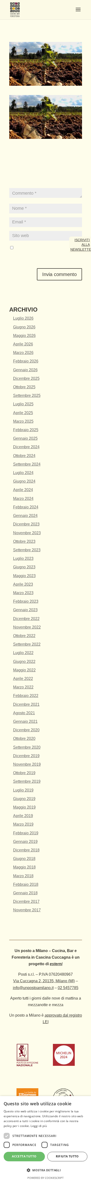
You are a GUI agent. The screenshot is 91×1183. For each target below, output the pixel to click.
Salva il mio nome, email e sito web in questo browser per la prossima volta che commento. (44, 254)
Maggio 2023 (24, 576)
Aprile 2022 (23, 679)
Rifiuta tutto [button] (67, 1156)
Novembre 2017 (27, 910)
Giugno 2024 (24, 481)
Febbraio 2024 (25, 507)
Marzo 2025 (23, 421)
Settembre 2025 (27, 395)
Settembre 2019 (27, 781)
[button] (45, 1170)
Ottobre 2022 (24, 636)
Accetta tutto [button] (24, 1156)
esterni (56, 964)
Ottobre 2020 (24, 738)
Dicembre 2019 (26, 756)
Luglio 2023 (23, 558)
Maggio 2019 (24, 807)
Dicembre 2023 (26, 524)
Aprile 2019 (23, 816)
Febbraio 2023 (25, 601)
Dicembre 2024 (26, 447)
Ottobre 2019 (24, 773)
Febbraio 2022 (25, 696)
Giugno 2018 (24, 859)
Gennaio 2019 (25, 842)
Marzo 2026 (23, 353)
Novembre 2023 (27, 533)
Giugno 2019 (24, 799)
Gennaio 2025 (25, 438)
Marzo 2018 (23, 876)
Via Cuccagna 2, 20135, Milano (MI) (44, 981)
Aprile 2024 (23, 490)
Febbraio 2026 (25, 361)
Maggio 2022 (24, 670)
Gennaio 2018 (25, 893)
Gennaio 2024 (25, 516)
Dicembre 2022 (26, 619)
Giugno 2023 (24, 567)
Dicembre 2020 (26, 730)
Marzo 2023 (23, 593)
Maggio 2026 (24, 336)
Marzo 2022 (23, 687)
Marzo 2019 (23, 824)
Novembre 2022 (27, 627)
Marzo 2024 (23, 498)
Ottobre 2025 (24, 387)
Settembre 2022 (27, 644)
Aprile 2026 (23, 344)
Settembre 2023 (27, 550)
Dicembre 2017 (26, 901)
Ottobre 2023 (24, 541)
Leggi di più (39, 1126)
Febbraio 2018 (25, 884)
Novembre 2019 (27, 764)
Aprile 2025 (23, 413)
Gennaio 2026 (25, 370)
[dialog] (45, 1139)
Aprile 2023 (23, 584)
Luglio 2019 (23, 790)
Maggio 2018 (24, 867)
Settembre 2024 (27, 464)
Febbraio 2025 (25, 430)
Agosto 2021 (24, 713)
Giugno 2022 (24, 661)
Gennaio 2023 (25, 610)
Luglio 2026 (23, 318)
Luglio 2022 (23, 653)
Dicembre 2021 (26, 704)
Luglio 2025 (23, 404)
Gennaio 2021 (25, 721)
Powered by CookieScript (45, 1178)
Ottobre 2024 (24, 456)
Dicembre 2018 (26, 850)
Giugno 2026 (24, 327)
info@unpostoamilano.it (33, 988)
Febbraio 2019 (25, 833)
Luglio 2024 (23, 473)
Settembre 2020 (27, 747)
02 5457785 (68, 988)
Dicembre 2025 (26, 378)
